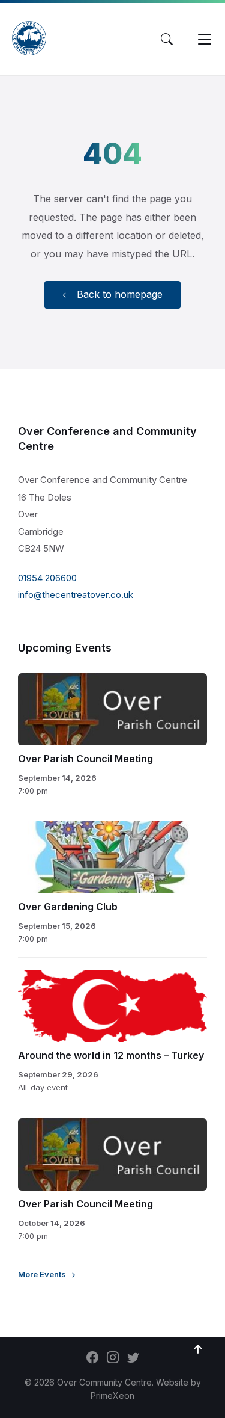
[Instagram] (113, 1358)
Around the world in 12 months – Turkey (111, 1055)
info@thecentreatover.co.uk (75, 594)
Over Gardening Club (68, 907)
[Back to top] (198, 1349)
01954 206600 (47, 578)
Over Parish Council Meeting (85, 759)
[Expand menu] (205, 39)
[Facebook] (92, 1358)
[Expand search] (167, 39)
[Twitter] (133, 1358)
